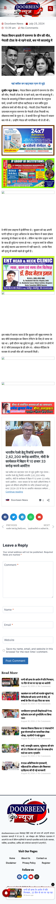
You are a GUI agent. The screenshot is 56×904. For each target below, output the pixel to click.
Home (12, 858)
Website (9, 640)
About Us (25, 858)
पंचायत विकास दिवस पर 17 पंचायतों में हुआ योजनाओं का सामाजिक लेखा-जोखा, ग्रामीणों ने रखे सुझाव (37, 732)
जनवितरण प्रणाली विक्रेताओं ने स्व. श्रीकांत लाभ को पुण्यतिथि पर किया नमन (36, 715)
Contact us (41, 858)
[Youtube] (30, 876)
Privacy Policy (29, 863)
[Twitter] (25, 876)
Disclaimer (11, 863)
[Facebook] (19, 876)
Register (46, 863)
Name (9, 609)
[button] (50, 8)
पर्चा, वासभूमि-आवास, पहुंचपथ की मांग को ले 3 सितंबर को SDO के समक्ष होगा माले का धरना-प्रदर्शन (37, 749)
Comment (11, 564)
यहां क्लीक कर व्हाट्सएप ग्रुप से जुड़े (28, 83)
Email (8, 624)
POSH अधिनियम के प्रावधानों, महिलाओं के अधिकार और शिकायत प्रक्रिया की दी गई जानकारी (35, 767)
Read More (10, 673)
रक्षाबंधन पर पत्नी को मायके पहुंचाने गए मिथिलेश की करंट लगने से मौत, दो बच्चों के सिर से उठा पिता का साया (37, 697)
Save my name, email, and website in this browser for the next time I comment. (29, 650)
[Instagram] (36, 876)
